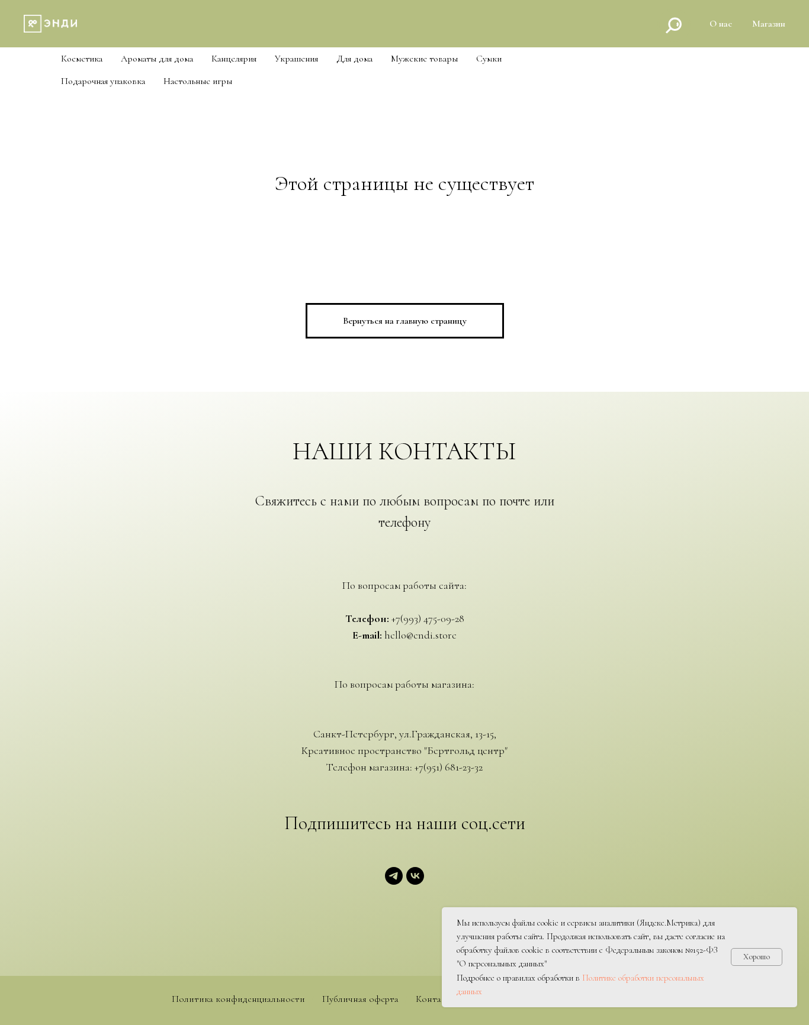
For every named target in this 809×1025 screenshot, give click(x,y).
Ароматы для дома (157, 59)
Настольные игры (197, 81)
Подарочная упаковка (103, 81)
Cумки (489, 59)
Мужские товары (424, 59)
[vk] (415, 881)
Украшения (296, 59)
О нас (721, 24)
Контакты (436, 999)
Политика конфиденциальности (238, 999)
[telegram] (394, 881)
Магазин (768, 24)
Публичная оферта (360, 999)
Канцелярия (233, 59)
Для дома (354, 59)
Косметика (81, 59)
